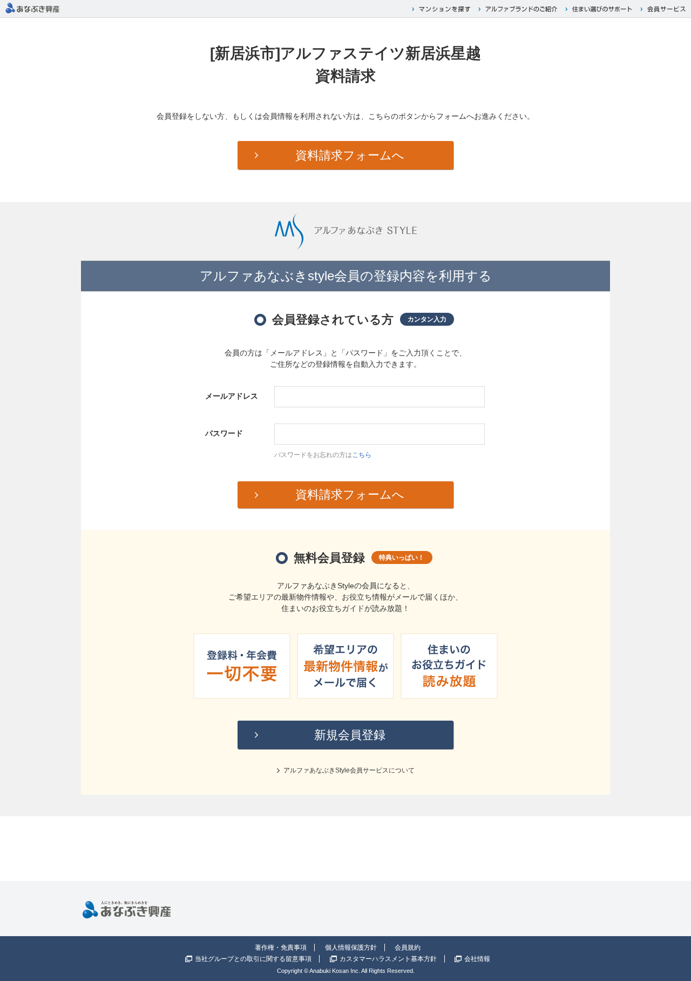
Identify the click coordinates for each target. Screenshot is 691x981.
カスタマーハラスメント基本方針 (388, 959)
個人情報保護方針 (351, 947)
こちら (361, 455)
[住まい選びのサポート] (600, 9)
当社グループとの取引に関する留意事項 (253, 959)
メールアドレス (231, 396)
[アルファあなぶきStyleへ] (32, 4)
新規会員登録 (349, 735)
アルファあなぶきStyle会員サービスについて (349, 770)
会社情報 (477, 959)
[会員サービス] (664, 9)
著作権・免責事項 (281, 947)
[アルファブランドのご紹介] (519, 9)
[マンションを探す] (442, 9)
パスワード (224, 433)
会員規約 (408, 947)
